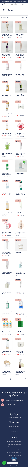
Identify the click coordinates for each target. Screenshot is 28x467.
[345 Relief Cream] (21, 66)
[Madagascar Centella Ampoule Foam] (7, 106)
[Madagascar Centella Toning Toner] (7, 205)
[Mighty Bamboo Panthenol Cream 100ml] (21, 185)
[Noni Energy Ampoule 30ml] (7, 146)
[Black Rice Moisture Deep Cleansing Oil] (21, 364)
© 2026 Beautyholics (14, 417)
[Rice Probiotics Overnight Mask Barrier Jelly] (21, 344)
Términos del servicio (14, 455)
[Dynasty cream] (21, 106)
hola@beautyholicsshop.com (14, 400)
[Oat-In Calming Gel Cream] (7, 344)
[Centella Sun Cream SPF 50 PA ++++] (7, 265)
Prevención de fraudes (14, 444)
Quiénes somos (14, 426)
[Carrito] (25, 4)
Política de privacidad (14, 452)
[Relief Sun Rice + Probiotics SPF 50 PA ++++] (7, 27)
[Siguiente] (22, 378)
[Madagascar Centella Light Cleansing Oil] (7, 86)
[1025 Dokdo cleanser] (7, 185)
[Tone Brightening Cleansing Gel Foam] (7, 245)
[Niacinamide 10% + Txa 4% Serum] (21, 126)
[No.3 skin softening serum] (7, 284)
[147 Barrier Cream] (21, 284)
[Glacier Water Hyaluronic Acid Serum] (21, 304)
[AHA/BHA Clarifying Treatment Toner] (7, 47)
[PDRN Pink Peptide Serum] (7, 225)
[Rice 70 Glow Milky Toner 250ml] (21, 225)
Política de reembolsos (14, 447)
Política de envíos (14, 449)
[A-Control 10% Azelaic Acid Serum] (7, 166)
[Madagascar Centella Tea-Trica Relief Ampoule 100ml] (7, 304)
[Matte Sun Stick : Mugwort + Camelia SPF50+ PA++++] (21, 27)
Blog (14, 429)
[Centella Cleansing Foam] (21, 205)
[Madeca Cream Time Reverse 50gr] (21, 146)
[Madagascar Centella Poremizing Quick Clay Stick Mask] (7, 66)
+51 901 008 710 (10, 405)
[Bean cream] (21, 245)
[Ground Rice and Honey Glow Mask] (7, 364)
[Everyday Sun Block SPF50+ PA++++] (7, 324)
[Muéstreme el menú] (2, 4)
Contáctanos (14, 431)
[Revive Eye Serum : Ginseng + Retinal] (21, 47)
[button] (4, 4)
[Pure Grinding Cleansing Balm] (21, 324)
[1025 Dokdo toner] (21, 166)
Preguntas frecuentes (14, 441)
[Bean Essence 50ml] (7, 126)
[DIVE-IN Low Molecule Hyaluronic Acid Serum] (21, 265)
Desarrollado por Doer (14, 465)
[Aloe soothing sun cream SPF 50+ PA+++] (21, 86)
